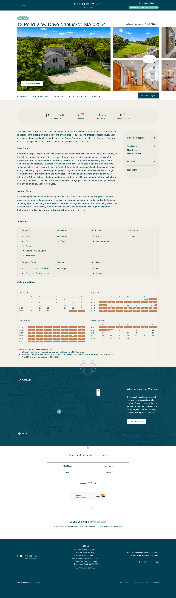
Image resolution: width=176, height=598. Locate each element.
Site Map (155, 582)
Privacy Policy (123, 582)
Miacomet (23, 18)
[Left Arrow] (146, 59)
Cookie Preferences (140, 582)
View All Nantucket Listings (85, 568)
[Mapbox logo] (23, 433)
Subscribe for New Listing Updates (144, 7)
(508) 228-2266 (98, 521)
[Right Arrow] (152, 59)
